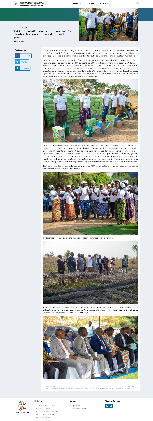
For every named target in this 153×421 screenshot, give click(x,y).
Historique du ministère (45, 414)
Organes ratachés (43, 417)
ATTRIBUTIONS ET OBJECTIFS (47, 406)
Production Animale (79, 408)
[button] (23, 55)
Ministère (77, 4)
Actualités (104, 4)
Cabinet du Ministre (44, 408)
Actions (90, 4)
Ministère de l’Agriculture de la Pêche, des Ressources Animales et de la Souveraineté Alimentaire (32, 3)
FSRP (17, 38)
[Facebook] (107, 406)
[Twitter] (111, 406)
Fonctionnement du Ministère (47, 411)
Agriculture (76, 406)
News (24, 28)
